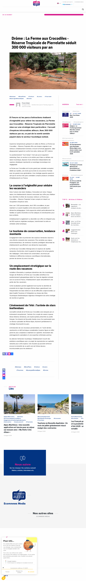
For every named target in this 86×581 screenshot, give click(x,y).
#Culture (31, 96)
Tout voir (79, 104)
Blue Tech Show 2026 (74, 116)
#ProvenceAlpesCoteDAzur (12, 418)
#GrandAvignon (78, 122)
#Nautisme (76, 111)
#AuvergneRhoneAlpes (16, 98)
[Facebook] (4, 354)
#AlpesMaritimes (9, 416)
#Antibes (20, 416)
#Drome (29, 98)
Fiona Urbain (26, 103)
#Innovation (66, 111)
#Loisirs (39, 96)
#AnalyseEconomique (44, 418)
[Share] (4, 378)
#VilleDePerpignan (77, 175)
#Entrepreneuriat (67, 138)
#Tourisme (48, 96)
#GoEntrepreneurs (68, 140)
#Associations (66, 158)
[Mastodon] (6, 354)
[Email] (9, 354)
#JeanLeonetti (18, 422)
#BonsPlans (22, 96)
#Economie (57, 418)
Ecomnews (67, 4)
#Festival (65, 175)
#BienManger (66, 122)
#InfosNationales (76, 416)
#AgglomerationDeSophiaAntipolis (15, 420)
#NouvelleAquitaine (44, 416)
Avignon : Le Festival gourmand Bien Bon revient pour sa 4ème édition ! (75, 129)
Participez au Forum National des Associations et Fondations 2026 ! (76, 167)
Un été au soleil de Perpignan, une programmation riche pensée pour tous (75, 184)
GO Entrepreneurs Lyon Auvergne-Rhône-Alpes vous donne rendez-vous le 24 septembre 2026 (76, 149)
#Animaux (12, 96)
